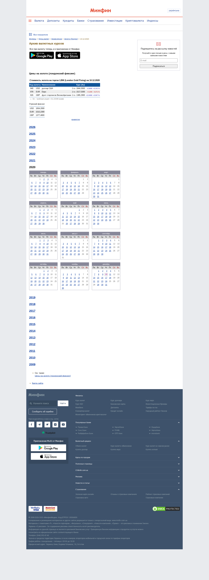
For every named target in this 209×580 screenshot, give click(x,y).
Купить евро (115, 450)
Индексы (152, 20)
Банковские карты (118, 404)
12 (71, 186)
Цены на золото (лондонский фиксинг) (53, 376)
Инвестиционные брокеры (156, 404)
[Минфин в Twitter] (47, 424)
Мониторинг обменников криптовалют (90, 415)
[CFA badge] (65, 509)
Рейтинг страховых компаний (158, 494)
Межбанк (79, 408)
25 (67, 193)
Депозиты (53, 20)
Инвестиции (114, 20)
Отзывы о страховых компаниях (124, 494)
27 (31, 193)
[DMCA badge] (166, 509)
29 (40, 193)
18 (67, 189)
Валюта (39, 20)
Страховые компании (154, 498)
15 (40, 186)
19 (71, 189)
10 (47, 183)
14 (35, 186)
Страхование (95, 20)
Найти (63, 403)
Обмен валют (80, 446)
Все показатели (40, 35)
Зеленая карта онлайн (84, 494)
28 (35, 193)
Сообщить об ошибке (42, 411)
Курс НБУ (79, 404)
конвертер (76, 120)
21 (35, 189)
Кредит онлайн (117, 411)
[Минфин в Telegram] (39, 424)
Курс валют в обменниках (121, 446)
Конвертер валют (82, 411)
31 (47, 193)
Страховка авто (81, 498)
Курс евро (150, 400)
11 (67, 186)
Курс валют (80, 400)
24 (47, 189)
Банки (80, 20)
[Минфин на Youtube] (63, 424)
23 (44, 189)
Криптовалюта (134, 20)
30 (44, 193)
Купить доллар (81, 450)
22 (40, 189)
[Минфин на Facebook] (31, 424)
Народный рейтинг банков (156, 411)
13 (31, 186)
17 (47, 186)
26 (71, 193)
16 (44, 186)
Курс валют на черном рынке (157, 446)
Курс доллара (116, 400)
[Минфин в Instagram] (55, 424)
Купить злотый (152, 450)
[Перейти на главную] (104, 10)
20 (31, 189)
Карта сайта (37, 383)
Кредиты (68, 20)
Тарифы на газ (151, 408)
